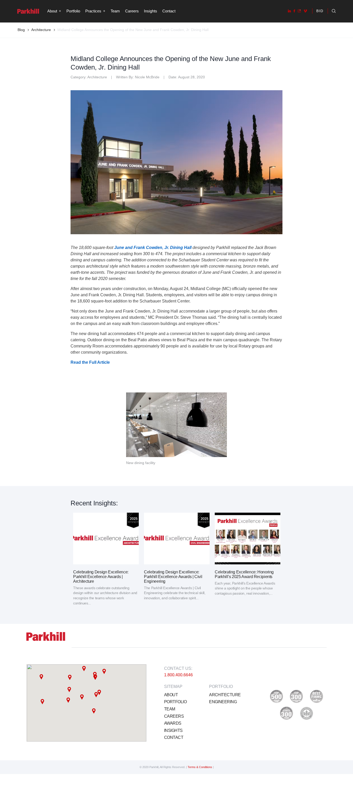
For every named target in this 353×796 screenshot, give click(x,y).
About (171, 695)
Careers (132, 11)
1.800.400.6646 (178, 675)
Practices (93, 11)
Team (115, 11)
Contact (168, 11)
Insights (150, 11)
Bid (320, 11)
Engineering (223, 702)
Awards (172, 723)
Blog (21, 30)
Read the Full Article (90, 362)
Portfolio (73, 11)
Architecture (225, 695)
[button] (69, 677)
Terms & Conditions (200, 767)
